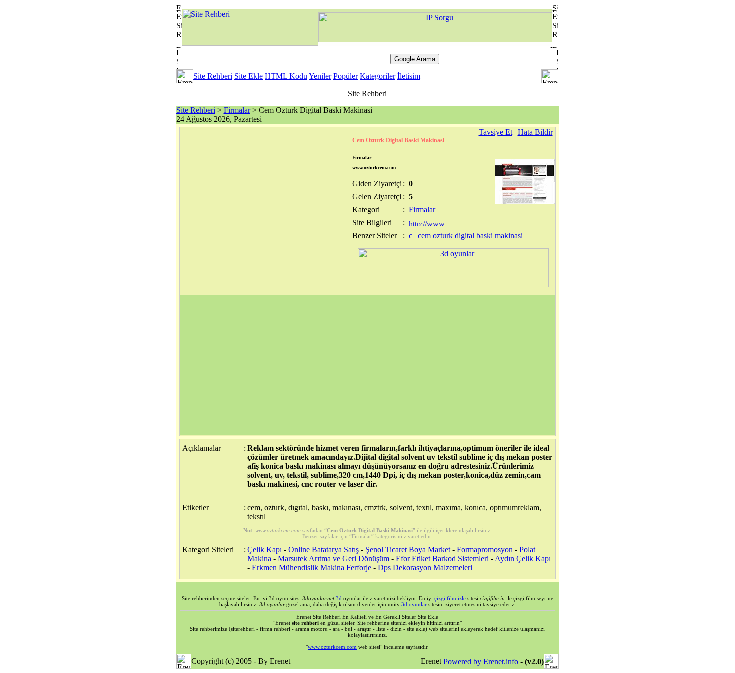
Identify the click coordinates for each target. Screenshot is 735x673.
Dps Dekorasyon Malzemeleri (425, 568)
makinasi (509, 236)
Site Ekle (248, 76)
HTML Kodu (286, 76)
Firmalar (237, 110)
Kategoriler (378, 76)
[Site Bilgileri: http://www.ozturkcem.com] (427, 223)
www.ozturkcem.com (332, 647)
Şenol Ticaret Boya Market (408, 550)
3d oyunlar (414, 605)
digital (464, 236)
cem (424, 236)
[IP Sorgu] (435, 40)
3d (339, 599)
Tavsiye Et (495, 132)
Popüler (346, 76)
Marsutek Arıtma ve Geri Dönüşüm (334, 558)
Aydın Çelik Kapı (523, 558)
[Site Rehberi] (250, 43)
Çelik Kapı (265, 550)
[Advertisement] (367, 366)
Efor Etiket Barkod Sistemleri (442, 558)
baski (484, 236)
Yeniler (320, 76)
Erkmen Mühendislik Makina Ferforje (312, 568)
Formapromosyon (485, 550)
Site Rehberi (213, 76)
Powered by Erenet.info (481, 662)
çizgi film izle (450, 599)
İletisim (409, 76)
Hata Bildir (535, 132)
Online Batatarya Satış (323, 550)
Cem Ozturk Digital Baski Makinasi (398, 140)
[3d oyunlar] (453, 284)
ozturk (443, 236)
